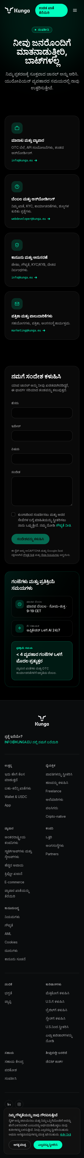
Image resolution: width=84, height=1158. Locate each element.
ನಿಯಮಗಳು (12, 917)
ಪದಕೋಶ (11, 1070)
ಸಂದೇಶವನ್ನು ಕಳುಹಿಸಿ (30, 539)
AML (8, 934)
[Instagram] (19, 1104)
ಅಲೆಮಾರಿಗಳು (54, 799)
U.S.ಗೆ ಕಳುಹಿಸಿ (55, 1001)
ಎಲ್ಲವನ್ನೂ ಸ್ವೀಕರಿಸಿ (48, 1145)
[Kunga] (17, 10)
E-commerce (14, 882)
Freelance (53, 791)
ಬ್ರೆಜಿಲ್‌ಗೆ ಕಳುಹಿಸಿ (56, 1010)
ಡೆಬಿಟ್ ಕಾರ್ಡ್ (54, 1061)
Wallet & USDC (16, 797)
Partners (52, 854)
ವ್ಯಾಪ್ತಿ (8, 1001)
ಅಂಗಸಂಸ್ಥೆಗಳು (55, 845)
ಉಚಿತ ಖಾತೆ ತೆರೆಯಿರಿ (46, 10)
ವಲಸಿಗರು (52, 808)
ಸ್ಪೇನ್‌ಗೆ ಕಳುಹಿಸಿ (55, 1018)
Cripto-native (56, 816)
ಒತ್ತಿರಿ (49, 837)
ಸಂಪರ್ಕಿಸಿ (11, 1078)
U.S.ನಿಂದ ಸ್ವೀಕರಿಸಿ (57, 1027)
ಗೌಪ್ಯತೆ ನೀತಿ (63, 525)
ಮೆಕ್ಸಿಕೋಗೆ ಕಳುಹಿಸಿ (57, 993)
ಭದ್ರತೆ (8, 993)
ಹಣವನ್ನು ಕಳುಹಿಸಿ (57, 783)
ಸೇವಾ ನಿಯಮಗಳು (50, 555)
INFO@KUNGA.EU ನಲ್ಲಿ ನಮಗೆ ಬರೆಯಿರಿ (31, 742)
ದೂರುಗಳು (11, 951)
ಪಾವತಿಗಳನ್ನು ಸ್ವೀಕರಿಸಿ (59, 774)
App (8, 805)
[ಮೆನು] (74, 10)
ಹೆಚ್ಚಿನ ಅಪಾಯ (14, 865)
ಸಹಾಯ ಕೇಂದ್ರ (14, 1061)
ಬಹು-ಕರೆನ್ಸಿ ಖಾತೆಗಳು (18, 788)
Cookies (11, 942)
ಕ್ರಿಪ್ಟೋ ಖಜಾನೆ (13, 874)
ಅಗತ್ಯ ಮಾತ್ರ (20, 1145)
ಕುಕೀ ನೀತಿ (65, 1134)
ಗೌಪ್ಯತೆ (9, 925)
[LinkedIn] (9, 1104)
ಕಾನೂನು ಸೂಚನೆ (15, 959)
